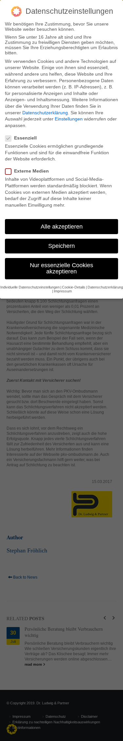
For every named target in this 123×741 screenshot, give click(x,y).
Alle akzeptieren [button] (62, 226)
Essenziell (25, 137)
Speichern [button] (61, 246)
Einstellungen (69, 118)
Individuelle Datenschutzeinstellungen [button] (30, 287)
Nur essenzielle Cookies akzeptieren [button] (61, 268)
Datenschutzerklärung (45, 112)
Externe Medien (31, 171)
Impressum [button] (63, 291)
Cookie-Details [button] (73, 287)
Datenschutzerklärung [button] (105, 287)
